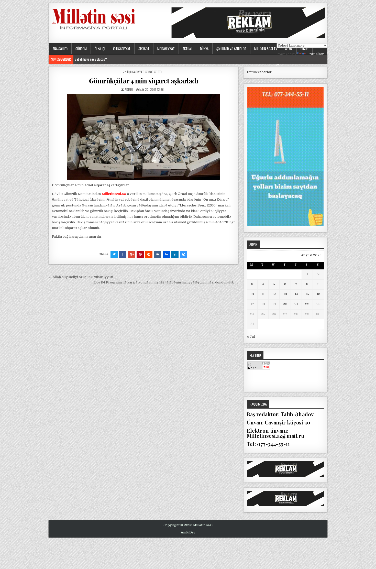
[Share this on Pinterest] (140, 254)
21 (296, 304)
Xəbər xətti (153, 72)
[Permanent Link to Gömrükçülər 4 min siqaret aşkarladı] (143, 137)
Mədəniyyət (166, 48)
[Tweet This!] (114, 254)
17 (252, 304)
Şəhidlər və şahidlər (231, 48)
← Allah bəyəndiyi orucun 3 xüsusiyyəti (81, 277)
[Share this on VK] (157, 254)
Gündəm (81, 48)
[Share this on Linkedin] (175, 254)
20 (285, 304)
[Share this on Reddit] (148, 254)
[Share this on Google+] (131, 254)
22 (307, 304)
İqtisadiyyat (121, 48)
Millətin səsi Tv (265, 48)
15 (307, 294)
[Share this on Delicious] (183, 254)
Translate (315, 54)
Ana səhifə (60, 48)
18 (263, 304)
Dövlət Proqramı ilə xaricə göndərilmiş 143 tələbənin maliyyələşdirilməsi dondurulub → (166, 282)
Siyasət (143, 48)
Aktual (187, 48)
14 (296, 294)
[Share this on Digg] (166, 254)
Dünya (204, 48)
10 (252, 294)
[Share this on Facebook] (122, 254)
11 (262, 294)
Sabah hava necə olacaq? (91, 59)
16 (318, 294)
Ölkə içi (100, 48)
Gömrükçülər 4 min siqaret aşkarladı (143, 80)
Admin (129, 89)
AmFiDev (188, 532)
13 (285, 294)
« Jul (251, 336)
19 (274, 304)
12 (274, 294)
